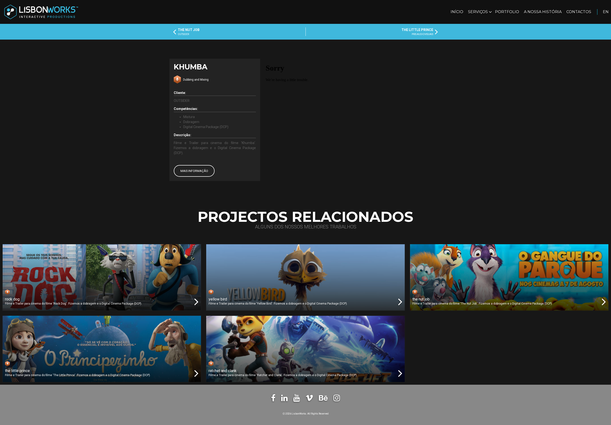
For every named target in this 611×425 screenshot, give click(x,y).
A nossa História (543, 12)
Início (457, 12)
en (606, 12)
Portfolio (507, 12)
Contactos (578, 12)
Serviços (478, 12)
